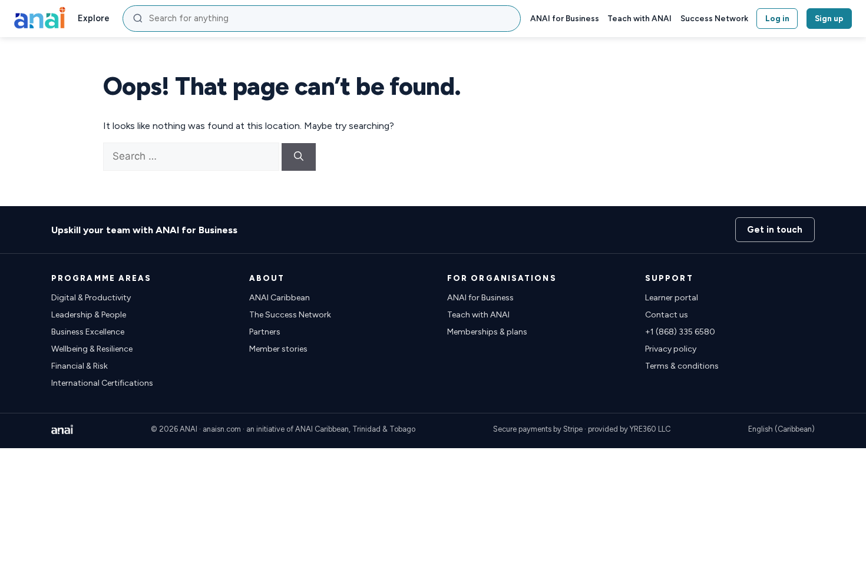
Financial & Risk (79, 366)
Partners (264, 332)
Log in (777, 18)
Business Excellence (87, 332)
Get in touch (774, 229)
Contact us (666, 315)
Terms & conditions (682, 366)
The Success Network (290, 315)
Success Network (714, 18)
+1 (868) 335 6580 (680, 332)
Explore (94, 18)
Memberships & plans (487, 332)
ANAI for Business (564, 18)
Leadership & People (88, 315)
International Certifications (102, 383)
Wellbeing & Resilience (92, 349)
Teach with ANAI (639, 18)
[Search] (299, 157)
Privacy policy (670, 349)
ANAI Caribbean (279, 298)
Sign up (829, 18)
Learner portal (671, 298)
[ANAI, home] (39, 18)
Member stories (278, 349)
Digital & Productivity (91, 298)
